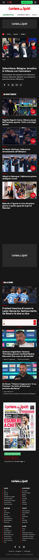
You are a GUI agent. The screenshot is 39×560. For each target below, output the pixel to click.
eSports (24, 502)
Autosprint (7, 512)
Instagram (18, 551)
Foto (9, 34)
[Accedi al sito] (35, 2)
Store (23, 514)
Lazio (4, 349)
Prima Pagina (25, 512)
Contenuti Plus (8, 15)
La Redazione (8, 531)
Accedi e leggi (19, 461)
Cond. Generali (8, 540)
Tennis (24, 496)
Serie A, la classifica (23, 359)
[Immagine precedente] (5, 48)
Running (24, 498)
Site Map (24, 520)
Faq (5, 542)
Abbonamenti (26, 511)
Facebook (11, 551)
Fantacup (6, 522)
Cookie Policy (7, 536)
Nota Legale (7, 532)
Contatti (6, 529)
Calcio (34, 15)
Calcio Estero (7, 502)
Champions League (9, 496)
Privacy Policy (8, 538)
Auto (5, 511)
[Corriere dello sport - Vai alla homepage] (19, 9)
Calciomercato (8, 504)
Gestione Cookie (8, 534)
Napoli (4, 117)
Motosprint (7, 516)
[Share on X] (9, 85)
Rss (23, 518)
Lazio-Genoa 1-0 (8, 391)
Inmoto (6, 514)
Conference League (9, 500)
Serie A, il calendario (9, 359)
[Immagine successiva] (34, 48)
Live (10, 2)
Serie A (23, 34)
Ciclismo (24, 504)
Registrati (25, 522)
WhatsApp (27, 551)
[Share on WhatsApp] (13, 85)
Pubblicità (25, 516)
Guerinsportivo (8, 518)
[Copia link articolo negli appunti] (21, 85)
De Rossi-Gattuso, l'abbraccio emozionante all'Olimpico (20, 393)
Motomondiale (26, 493)
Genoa (4, 381)
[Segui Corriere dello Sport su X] (19, 547)
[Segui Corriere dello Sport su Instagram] (24, 547)
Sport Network (8, 520)
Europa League (8, 498)
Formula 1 (24, 491)
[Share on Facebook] (4, 85)
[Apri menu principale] (3, 2)
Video (23, 529)
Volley (24, 500)
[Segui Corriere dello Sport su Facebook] (15, 547)
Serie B (6, 495)
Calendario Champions (28, 534)
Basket (24, 495)
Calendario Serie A (23, 15)
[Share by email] (17, 85)
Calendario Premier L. (28, 538)
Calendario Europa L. (28, 536)
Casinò (24, 540)
